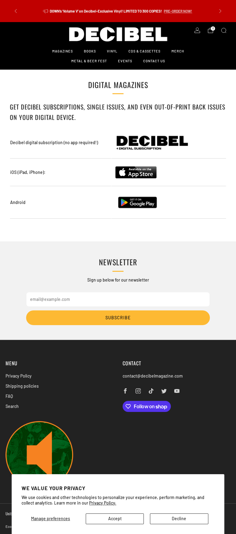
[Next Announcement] (220, 11)
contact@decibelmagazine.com (153, 375)
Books (90, 51)
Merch (177, 51)
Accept (115, 518)
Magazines (62, 51)
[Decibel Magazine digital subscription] (152, 142)
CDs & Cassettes (144, 51)
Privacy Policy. (102, 502)
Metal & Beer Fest (89, 61)
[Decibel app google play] (137, 202)
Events (125, 61)
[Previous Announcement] (16, 11)
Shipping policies (22, 386)
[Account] (197, 30)
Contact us (154, 61)
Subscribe (118, 317)
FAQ (9, 396)
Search (12, 406)
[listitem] (118, 11)
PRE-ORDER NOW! (178, 11)
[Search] (224, 30)
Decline (179, 518)
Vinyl (112, 51)
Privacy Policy (19, 375)
